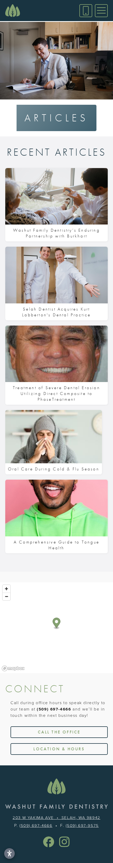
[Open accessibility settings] (9, 853)
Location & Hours (59, 749)
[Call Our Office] (85, 10)
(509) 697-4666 (54, 709)
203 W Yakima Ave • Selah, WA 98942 (56, 817)
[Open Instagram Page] (64, 841)
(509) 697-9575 (82, 825)
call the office (59, 732)
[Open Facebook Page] (48, 841)
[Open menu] (101, 10)
